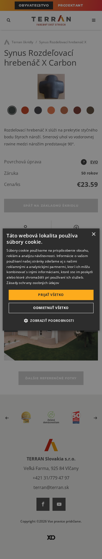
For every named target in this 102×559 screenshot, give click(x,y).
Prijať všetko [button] (51, 294)
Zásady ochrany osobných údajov (33, 282)
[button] (51, 320)
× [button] (93, 234)
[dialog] (50, 279)
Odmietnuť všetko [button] (51, 308)
